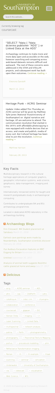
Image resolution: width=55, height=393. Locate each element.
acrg (8, 288)
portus (9, 343)
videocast (20, 371)
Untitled (7, 258)
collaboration (12, 305)
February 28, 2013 (18, 155)
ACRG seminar (23, 288)
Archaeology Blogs (20, 224)
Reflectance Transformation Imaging (22, 349)
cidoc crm (27, 299)
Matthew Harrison (17, 148)
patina (9, 332)
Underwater (11, 365)
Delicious (13, 274)
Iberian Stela (12, 316)
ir (39, 316)
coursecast (11, 310)
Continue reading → (37, 73)
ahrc (8, 294)
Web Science (12, 376)
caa (18, 294)
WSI (26, 376)
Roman (9, 354)
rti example (33, 354)
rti (20, 354)
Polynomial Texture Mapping (37, 338)
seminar (25, 360)
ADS (38, 288)
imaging (28, 316)
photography (12, 338)
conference (30, 305)
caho (44, 294)
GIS (38, 310)
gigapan (26, 310)
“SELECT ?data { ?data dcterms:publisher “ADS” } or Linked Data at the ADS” (24, 45)
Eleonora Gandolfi (17, 81)
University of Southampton (36, 365)
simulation (40, 360)
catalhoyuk (11, 299)
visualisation (36, 371)
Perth (21, 332)
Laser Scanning (13, 321)
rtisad (47, 354)
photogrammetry (38, 332)
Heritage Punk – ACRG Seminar (26, 103)
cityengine (43, 299)
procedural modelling (28, 343)
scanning (10, 360)
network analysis (32, 327)
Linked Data (32, 321)
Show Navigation (49, 8)
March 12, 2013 (16, 89)
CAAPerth (31, 294)
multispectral (12, 327)
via (7, 371)
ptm (47, 343)
